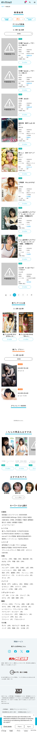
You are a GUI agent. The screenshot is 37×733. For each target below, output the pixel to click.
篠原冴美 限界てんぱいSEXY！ (26, 124)
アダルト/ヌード (19, 619)
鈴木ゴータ (29, 166)
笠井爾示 (29, 196)
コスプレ (7, 559)
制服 (18, 559)
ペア (5, 595)
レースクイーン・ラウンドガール (15, 609)
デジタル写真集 (6, 19)
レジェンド (8, 617)
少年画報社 (18, 520)
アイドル (20, 604)
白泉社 (9, 522)
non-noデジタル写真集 (9, 536)
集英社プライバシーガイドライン (18, 709)
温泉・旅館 (18, 598)
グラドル (8, 604)
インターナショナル (24, 575)
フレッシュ (27, 573)
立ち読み (24, 62)
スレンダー (8, 567)
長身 (6, 573)
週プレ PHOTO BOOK (9, 531)
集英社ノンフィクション (9, 539)
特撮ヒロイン (26, 614)
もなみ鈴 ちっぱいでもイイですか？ (26, 268)
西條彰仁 (29, 137)
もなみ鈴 (20, 272)
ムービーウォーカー (8, 525)
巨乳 (20, 567)
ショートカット (9, 570)
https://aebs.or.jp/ (5, 703)
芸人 (19, 617)
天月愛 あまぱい (23, 98)
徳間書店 (30, 520)
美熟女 (29, 584)
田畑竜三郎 (29, 55)
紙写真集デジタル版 (8, 545)
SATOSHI (29, 281)
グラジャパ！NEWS (29, 19)
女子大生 (26, 606)
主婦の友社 (5, 520)
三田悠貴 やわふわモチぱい (26, 183)
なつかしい (8, 586)
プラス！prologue (20, 545)
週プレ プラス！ (18, 19)
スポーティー (8, 575)
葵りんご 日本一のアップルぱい (26, 154)
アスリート (8, 619)
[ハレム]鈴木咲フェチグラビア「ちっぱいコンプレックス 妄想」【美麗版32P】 (26, 214)
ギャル (6, 578)
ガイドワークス (13, 515)
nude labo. (5, 552)
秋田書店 (4, 515)
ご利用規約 (5, 709)
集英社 (30, 517)
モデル (7, 606)
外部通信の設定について (24, 712)
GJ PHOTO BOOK (8, 534)
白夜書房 (15, 522)
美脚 (22, 570)
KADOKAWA (23, 515)
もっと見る (18, 497)
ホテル (6, 598)
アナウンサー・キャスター (13, 612)
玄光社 (19, 517)
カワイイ (21, 586)
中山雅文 (29, 226)
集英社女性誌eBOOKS (24, 536)
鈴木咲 (20, 218)
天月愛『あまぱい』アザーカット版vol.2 (26, 72)
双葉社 (20, 522)
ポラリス (29, 550)
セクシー (8, 589)
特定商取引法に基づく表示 (9, 712)
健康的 (16, 573)
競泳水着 (28, 559)
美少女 (7, 584)
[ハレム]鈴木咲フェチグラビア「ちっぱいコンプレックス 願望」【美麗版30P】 (26, 242)
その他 (25, 628)
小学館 (12, 520)
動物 (16, 628)
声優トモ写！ (21, 550)
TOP (2, 6)
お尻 (30, 567)
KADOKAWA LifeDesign (9, 517)
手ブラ (7, 625)
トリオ (14, 595)
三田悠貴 (20, 186)
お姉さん (17, 584)
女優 (30, 604)
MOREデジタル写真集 (22, 534)
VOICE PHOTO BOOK (20, 547)
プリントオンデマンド (9, 550)
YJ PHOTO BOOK (23, 531)
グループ (25, 595)
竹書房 (25, 520)
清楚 (19, 589)
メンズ (7, 628)
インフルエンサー (10, 614)
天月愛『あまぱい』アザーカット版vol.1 (26, 44)
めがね (7, 561)
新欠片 (4, 522)
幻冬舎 (24, 517)
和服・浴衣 (18, 561)
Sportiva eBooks (23, 539)
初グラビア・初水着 (21, 625)
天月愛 (20, 47)
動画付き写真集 (7, 547)
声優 (16, 606)
